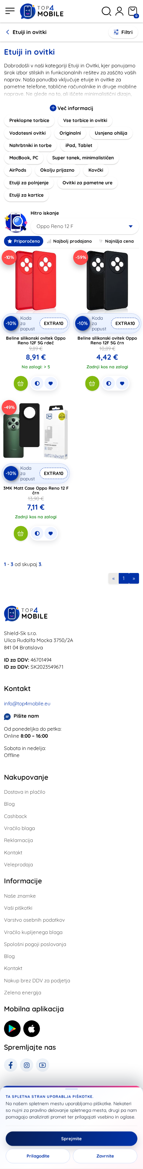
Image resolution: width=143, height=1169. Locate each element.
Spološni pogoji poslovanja (35, 944)
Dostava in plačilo (24, 792)
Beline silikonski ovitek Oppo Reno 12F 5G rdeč (36, 340)
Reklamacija (18, 840)
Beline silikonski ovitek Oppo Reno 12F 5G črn (107, 340)
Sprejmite (71, 1138)
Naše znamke (20, 896)
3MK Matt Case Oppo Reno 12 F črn (36, 490)
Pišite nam (26, 716)
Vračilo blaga (19, 828)
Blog (9, 804)
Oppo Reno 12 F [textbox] (55, 226)
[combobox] (85, 226)
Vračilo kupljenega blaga (33, 932)
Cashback (15, 816)
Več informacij (74, 108)
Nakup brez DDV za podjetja (37, 980)
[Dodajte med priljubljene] (50, 383)
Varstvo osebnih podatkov (34, 920)
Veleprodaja (18, 864)
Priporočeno (27, 241)
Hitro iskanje (45, 213)
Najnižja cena (119, 241)
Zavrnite (105, 1156)
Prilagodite (38, 1156)
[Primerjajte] (37, 383)
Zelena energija (22, 992)
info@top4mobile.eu (27, 703)
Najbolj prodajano (72, 241)
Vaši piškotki (18, 908)
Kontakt (13, 852)
